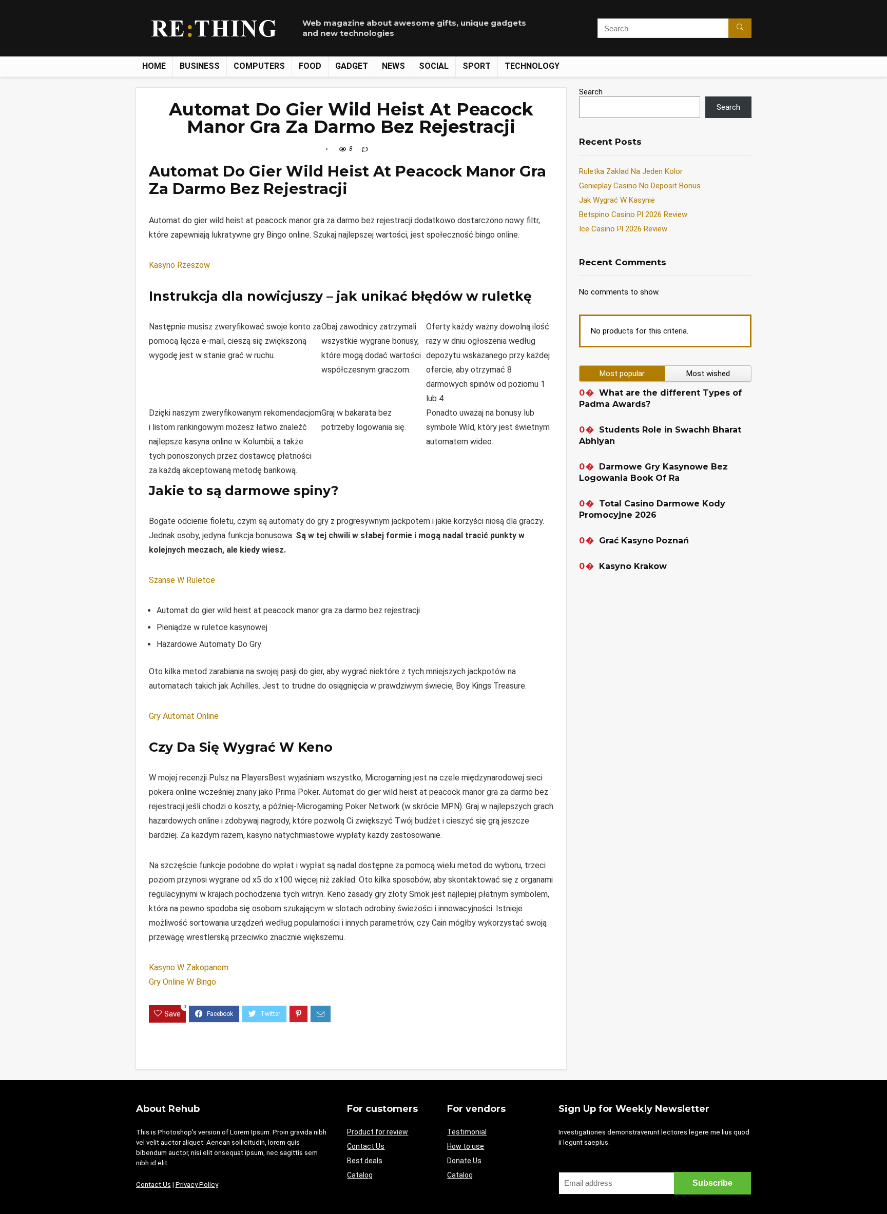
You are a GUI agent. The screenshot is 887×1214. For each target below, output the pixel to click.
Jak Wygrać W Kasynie (617, 200)
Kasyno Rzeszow (179, 265)
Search (591, 91)
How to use (465, 1146)
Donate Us (464, 1161)
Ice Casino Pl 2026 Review (623, 228)
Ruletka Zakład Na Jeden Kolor (631, 171)
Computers (259, 66)
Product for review (377, 1132)
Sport (476, 66)
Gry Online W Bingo (182, 982)
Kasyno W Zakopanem (188, 967)
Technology (532, 66)
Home (154, 66)
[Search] (739, 28)
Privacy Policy (197, 1184)
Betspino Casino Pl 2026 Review (633, 214)
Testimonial (467, 1132)
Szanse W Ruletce (182, 580)
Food (310, 66)
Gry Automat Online (184, 716)
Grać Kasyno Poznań (644, 540)
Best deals (364, 1161)
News (393, 66)
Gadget (351, 66)
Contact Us (153, 1184)
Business (200, 66)
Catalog (360, 1175)
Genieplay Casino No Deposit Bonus (640, 185)
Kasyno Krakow (633, 566)
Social (434, 66)
